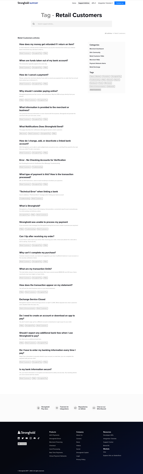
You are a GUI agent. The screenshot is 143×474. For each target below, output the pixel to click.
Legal (78, 456)
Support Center (108, 442)
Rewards (110, 80)
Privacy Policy (80, 459)
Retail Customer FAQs (97, 56)
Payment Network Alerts (98, 63)
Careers (78, 439)
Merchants (108, 83)
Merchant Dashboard (97, 49)
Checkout (52, 445)
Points (101, 83)
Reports (117, 80)
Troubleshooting (95, 80)
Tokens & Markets (95, 76)
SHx (104, 452)
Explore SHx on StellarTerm (112, 455)
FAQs (103, 80)
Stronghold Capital (82, 452)
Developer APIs (108, 435)
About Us (79, 435)
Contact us (119, 3)
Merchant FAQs (95, 60)
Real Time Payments (56, 452)
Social (78, 449)
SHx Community (95, 52)
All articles (108, 33)
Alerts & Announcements (97, 86)
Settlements (110, 86)
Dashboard (93, 83)
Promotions (106, 76)
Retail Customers (95, 90)
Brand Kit (106, 445)
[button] (22, 444)
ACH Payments (54, 435)
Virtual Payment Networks (58, 456)
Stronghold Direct (55, 439)
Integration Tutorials (109, 439)
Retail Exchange (95, 67)
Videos (78, 445)
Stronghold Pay (116, 76)
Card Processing (54, 449)
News (78, 442)
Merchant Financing (55, 442)
